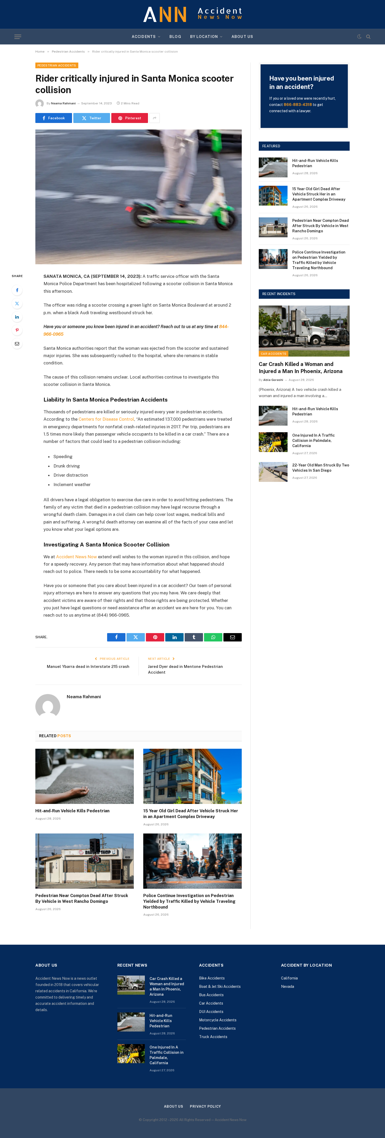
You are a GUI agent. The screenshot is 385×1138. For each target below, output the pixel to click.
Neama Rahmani (63, 103)
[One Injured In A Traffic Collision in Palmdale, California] (273, 442)
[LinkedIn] (17, 317)
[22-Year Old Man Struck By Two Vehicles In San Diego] (273, 472)
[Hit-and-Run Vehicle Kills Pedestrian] (84, 776)
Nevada (287, 986)
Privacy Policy (205, 1106)
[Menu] (17, 37)
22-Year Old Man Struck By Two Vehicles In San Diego (320, 467)
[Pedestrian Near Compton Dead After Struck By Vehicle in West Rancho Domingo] (84, 861)
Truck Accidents (213, 1037)
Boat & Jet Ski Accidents (220, 986)
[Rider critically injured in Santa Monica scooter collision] (138, 196)
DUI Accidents (211, 1012)
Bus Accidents (211, 995)
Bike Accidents (212, 978)
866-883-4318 (298, 105)
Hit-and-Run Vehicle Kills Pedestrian (72, 810)
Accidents (144, 37)
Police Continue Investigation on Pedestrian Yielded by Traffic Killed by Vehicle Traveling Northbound (189, 901)
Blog (175, 37)
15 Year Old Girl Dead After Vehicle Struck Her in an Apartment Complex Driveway (190, 813)
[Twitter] (17, 303)
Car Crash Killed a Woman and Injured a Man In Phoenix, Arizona (301, 367)
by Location (204, 37)
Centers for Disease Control (106, 419)
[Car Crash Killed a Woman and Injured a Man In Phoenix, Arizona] (304, 331)
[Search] (368, 37)
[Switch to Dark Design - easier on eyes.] (359, 36)
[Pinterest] (17, 330)
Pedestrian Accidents (56, 65)
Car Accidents (273, 353)
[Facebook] (17, 290)
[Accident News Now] (192, 14)
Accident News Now (76, 556)
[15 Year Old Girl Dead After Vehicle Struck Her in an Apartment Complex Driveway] (192, 776)
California (289, 978)
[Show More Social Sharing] (154, 118)
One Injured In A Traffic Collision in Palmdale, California (313, 440)
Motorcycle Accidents (217, 1020)
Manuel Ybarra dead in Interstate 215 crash (88, 666)
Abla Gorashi (273, 380)
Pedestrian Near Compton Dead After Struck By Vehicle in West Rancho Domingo (81, 898)
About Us (242, 37)
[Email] (17, 343)
